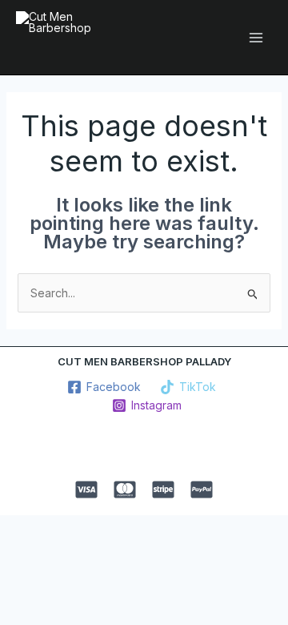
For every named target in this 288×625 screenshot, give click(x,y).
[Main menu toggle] (255, 37)
